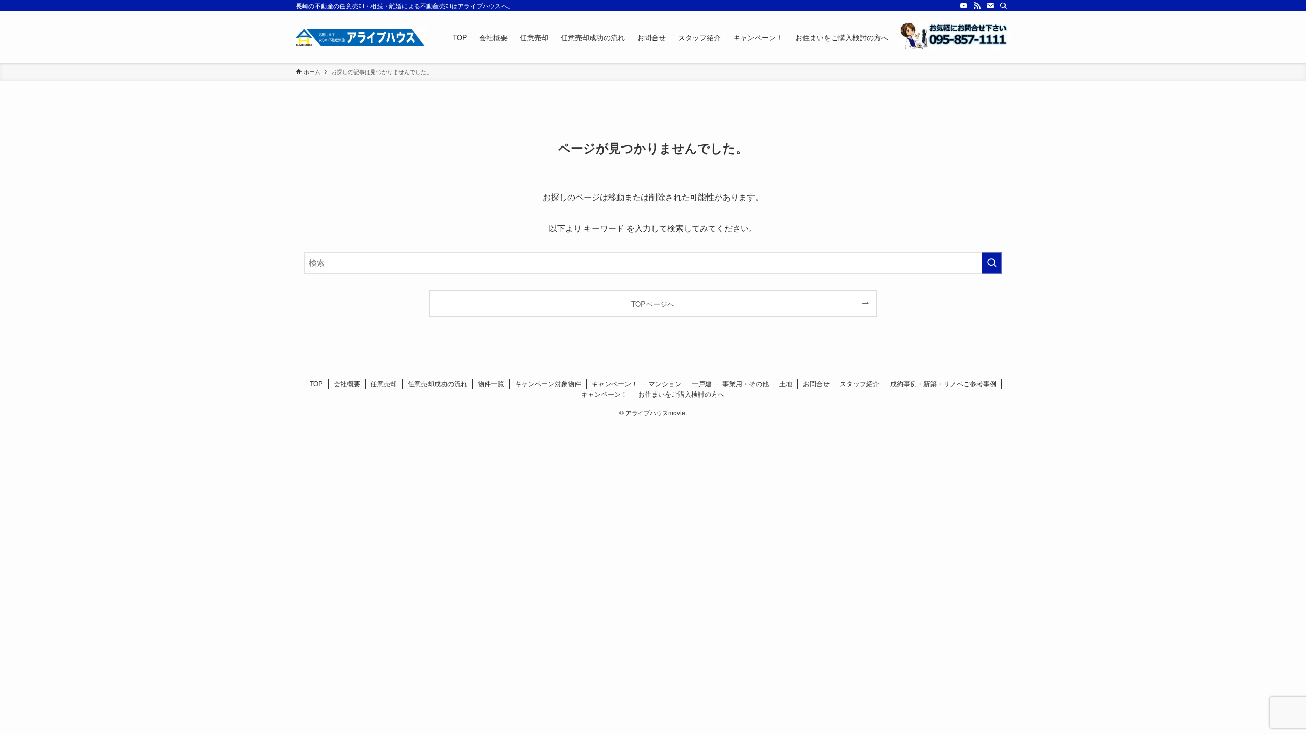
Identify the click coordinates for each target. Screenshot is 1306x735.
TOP (316, 383)
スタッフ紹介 (860, 383)
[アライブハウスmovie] (361, 37)
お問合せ (816, 383)
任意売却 (383, 383)
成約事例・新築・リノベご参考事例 (943, 383)
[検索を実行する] (992, 263)
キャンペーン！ (614, 383)
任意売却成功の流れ (437, 383)
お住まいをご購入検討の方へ (681, 394)
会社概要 (347, 383)
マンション (665, 383)
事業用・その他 (745, 383)
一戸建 (702, 383)
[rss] (977, 5)
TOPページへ (652, 303)
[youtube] (963, 5)
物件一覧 (491, 383)
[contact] (990, 5)
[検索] (1003, 5)
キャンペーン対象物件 (548, 383)
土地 (785, 383)
